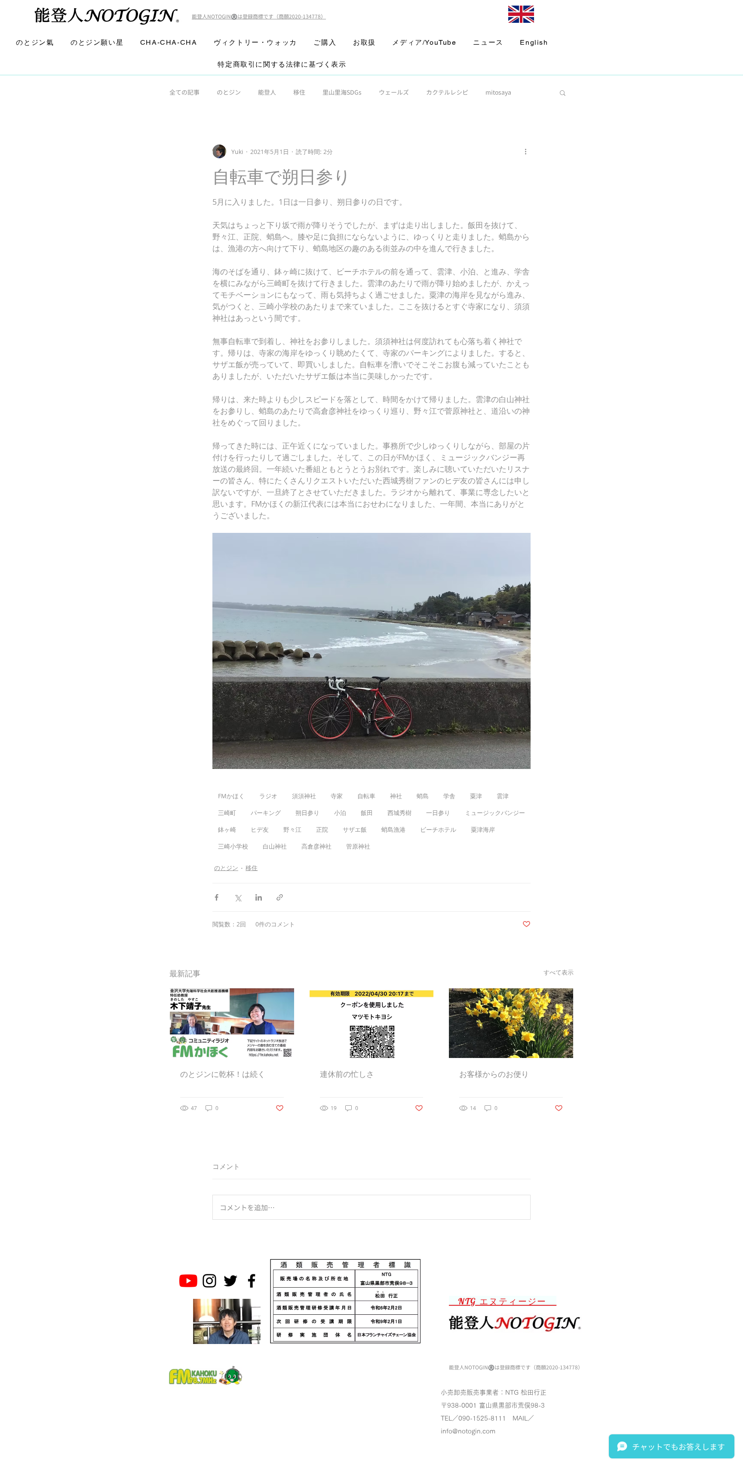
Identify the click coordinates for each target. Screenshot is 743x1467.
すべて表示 (558, 972)
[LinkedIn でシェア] (259, 897)
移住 (299, 92)
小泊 (340, 813)
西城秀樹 (399, 813)
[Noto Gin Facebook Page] (252, 1281)
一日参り (438, 813)
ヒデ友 (260, 829)
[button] (563, 92)
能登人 (267, 92)
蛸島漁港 (393, 829)
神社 (396, 796)
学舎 (449, 796)
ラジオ (268, 796)
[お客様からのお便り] (511, 1023)
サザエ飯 (355, 829)
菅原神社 (358, 846)
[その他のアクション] (525, 151)
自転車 (366, 796)
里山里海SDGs (342, 92)
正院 (322, 829)
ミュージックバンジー (495, 813)
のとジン (229, 92)
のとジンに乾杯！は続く (222, 1074)
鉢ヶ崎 (227, 829)
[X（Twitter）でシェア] (237, 897)
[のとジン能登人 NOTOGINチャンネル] (188, 1281)
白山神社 (275, 846)
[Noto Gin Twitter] (230, 1281)
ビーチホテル (438, 829)
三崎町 (227, 813)
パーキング (266, 813)
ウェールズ (394, 92)
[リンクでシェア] (280, 897)
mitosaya (498, 92)
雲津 (503, 796)
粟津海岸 (483, 829)
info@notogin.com (468, 1431)
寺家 (337, 796)
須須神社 (304, 796)
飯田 (367, 813)
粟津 (476, 796)
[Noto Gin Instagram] (209, 1281)
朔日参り (307, 813)
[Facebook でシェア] (216, 897)
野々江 (292, 829)
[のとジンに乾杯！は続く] (232, 1023)
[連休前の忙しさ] (372, 1023)
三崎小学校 (233, 846)
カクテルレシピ (447, 92)
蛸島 (423, 796)
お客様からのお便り (494, 1074)
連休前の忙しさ (347, 1074)
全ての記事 (184, 92)
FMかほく (231, 796)
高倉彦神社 (316, 846)
